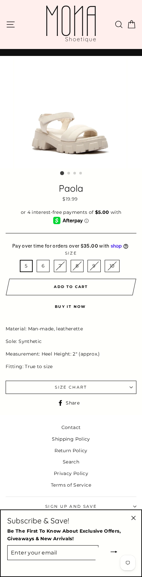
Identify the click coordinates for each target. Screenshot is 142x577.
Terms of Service (71, 485)
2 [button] (69, 173)
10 (112, 266)
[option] (71, 112)
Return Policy (71, 451)
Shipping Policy (71, 439)
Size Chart (71, 387)
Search (71, 462)
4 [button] (81, 173)
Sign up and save (71, 506)
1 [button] (62, 173)
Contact (71, 427)
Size (71, 253)
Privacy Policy (71, 473)
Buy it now (70, 306)
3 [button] (75, 173)
